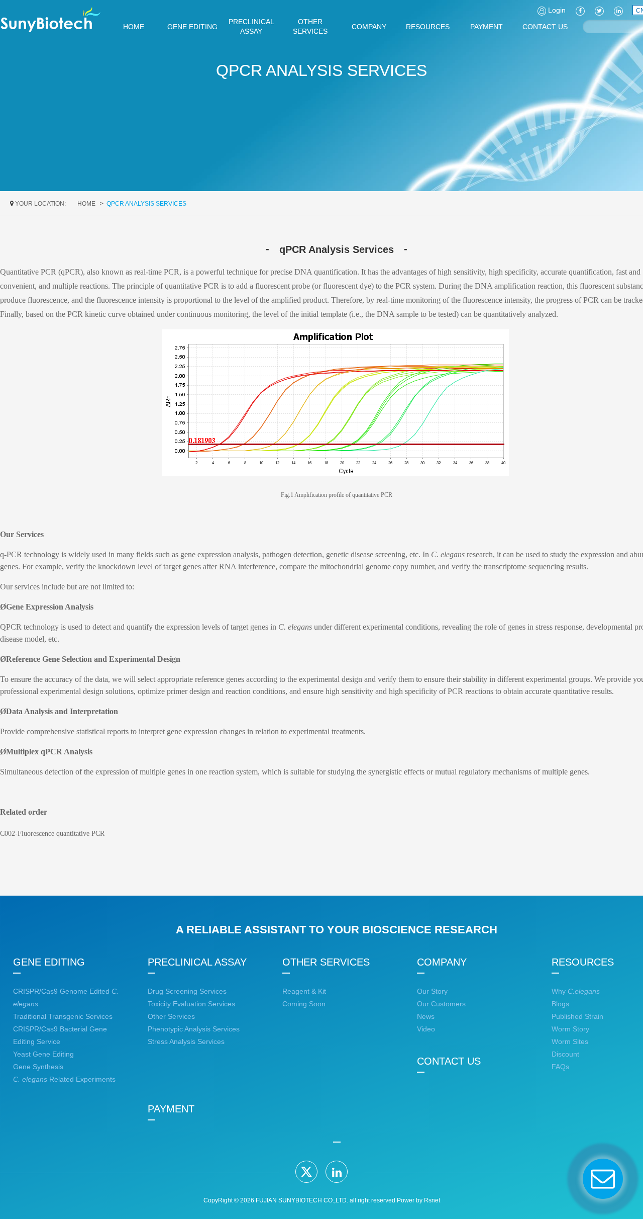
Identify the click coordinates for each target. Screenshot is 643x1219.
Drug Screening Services (187, 991)
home (86, 203)
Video (426, 1029)
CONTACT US (449, 1061)
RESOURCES (583, 962)
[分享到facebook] (580, 10)
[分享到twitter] (306, 1172)
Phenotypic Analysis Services (194, 1029)
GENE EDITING (49, 962)
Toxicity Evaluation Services (191, 1004)
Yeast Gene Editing (43, 1054)
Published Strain (577, 1016)
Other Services (171, 1016)
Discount (565, 1054)
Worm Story (570, 1029)
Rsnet (432, 1200)
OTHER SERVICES (326, 962)
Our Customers (441, 1004)
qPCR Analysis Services (146, 203)
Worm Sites (570, 1041)
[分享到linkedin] (337, 1172)
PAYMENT (171, 1108)
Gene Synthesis (38, 1067)
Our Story (432, 991)
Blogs (560, 1004)
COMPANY (442, 962)
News (426, 1016)
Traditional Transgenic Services (63, 1016)
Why (576, 991)
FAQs (560, 1067)
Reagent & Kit (304, 991)
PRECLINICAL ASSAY (197, 962)
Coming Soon (304, 1004)
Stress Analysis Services (186, 1041)
